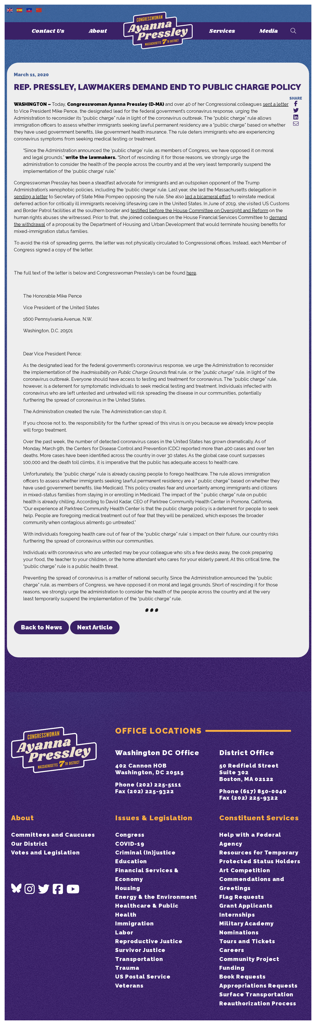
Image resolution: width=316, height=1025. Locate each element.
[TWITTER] (295, 110)
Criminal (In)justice (145, 852)
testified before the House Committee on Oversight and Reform (199, 210)
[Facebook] (58, 889)
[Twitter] (44, 889)
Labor (124, 932)
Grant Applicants (246, 905)
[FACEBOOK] (295, 104)
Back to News (41, 627)
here (191, 273)
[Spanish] (20, 9)
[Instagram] (30, 889)
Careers (231, 950)
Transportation (139, 959)
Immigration (134, 923)
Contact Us (48, 31)
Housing (127, 888)
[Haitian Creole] (29, 9)
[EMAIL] (295, 124)
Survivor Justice (140, 950)
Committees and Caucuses (53, 834)
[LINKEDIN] (295, 117)
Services (222, 31)
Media (268, 31)
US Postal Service (143, 976)
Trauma (127, 967)
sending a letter (31, 196)
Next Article (95, 627)
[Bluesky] (16, 888)
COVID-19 (129, 843)
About (98, 31)
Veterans (129, 985)
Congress (129, 834)
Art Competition (244, 870)
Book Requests (242, 976)
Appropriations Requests (258, 985)
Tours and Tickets (247, 941)
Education (131, 861)
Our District (29, 843)
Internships (237, 914)
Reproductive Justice (149, 941)
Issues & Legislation (153, 818)
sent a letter (275, 104)
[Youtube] (73, 889)
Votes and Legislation (45, 852)
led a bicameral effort (208, 196)
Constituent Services (259, 818)
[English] (10, 9)
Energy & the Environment (156, 897)
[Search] (293, 31)
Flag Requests (241, 897)
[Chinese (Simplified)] (39, 9)
